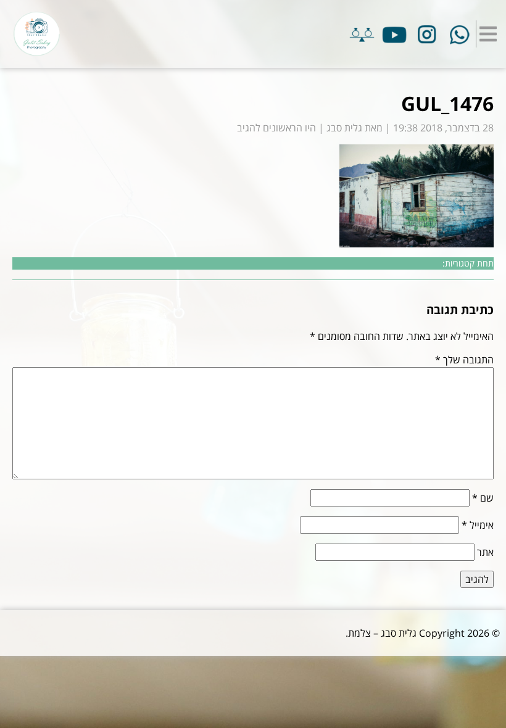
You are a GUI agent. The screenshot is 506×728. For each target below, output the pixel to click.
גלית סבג (344, 127)
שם (483, 498)
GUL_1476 (447, 103)
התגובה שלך (464, 359)
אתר (485, 552)
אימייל (478, 525)
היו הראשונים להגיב (276, 127)
